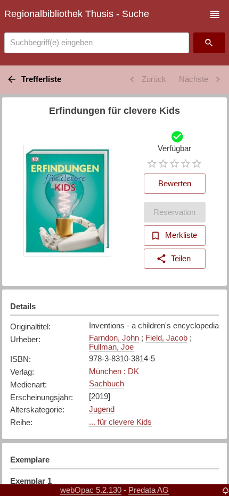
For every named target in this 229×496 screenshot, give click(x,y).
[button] (215, 14)
